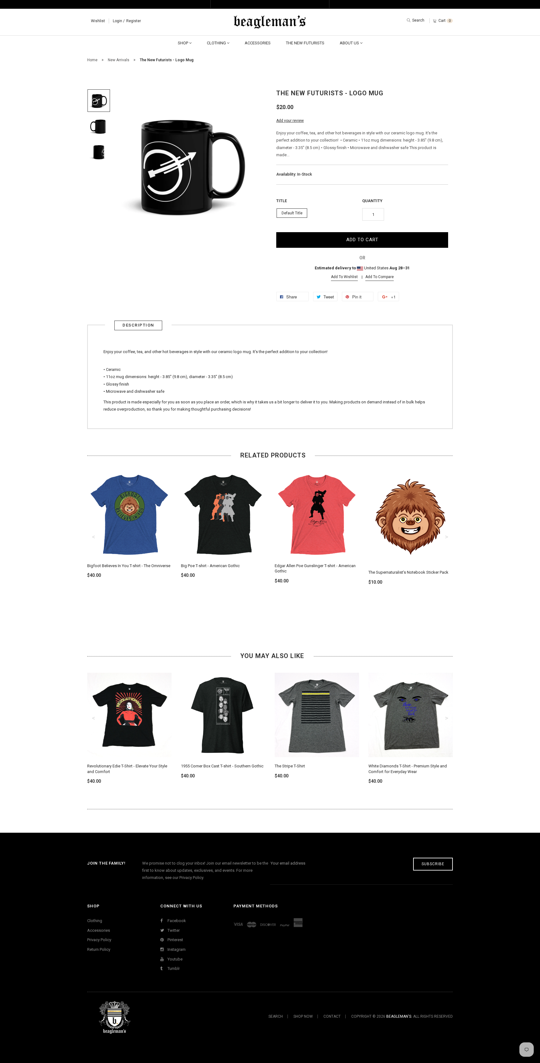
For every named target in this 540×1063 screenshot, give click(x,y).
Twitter (173, 930)
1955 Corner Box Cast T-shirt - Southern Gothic (222, 766)
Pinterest (175, 939)
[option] (98, 100)
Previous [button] (93, 536)
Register (133, 21)
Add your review (290, 120)
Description (138, 325)
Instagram (176, 949)
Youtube (174, 959)
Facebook (176, 920)
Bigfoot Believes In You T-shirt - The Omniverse (128, 565)
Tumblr (173, 968)
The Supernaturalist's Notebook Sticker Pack (408, 572)
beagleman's (398, 1016)
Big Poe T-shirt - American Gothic (210, 565)
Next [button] (446, 536)
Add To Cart (362, 239)
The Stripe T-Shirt (290, 766)
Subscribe (433, 864)
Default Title (292, 213)
